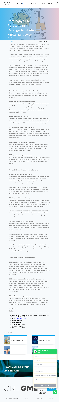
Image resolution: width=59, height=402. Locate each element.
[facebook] (49, 41)
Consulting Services (7, 3)
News (43, 3)
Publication (33, 3)
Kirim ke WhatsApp (45, 385)
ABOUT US (39, 398)
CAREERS (27, 398)
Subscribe (52, 388)
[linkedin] (44, 41)
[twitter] (46, 41)
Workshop (18, 3)
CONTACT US (52, 398)
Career (50, 3)
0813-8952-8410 (21, 319)
